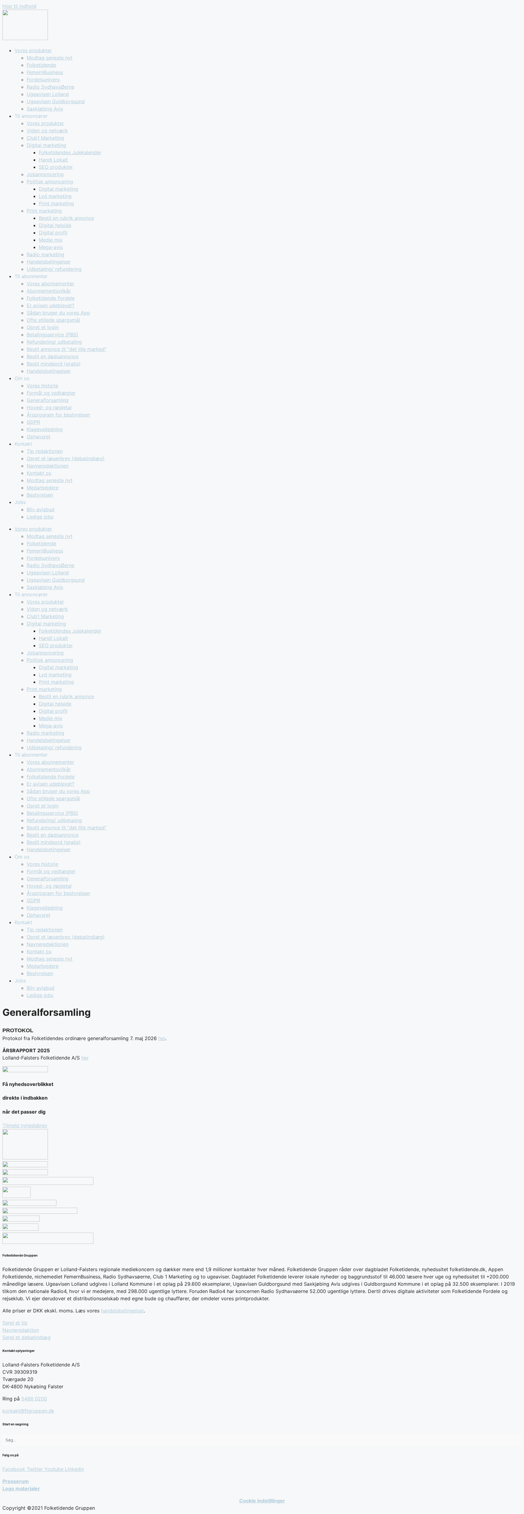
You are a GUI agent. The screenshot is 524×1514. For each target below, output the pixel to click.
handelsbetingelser (122, 1311)
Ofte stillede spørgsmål (53, 320)
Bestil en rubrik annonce (66, 218)
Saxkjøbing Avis (45, 109)
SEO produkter (56, 167)
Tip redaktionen (45, 451)
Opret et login (43, 327)
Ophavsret (38, 437)
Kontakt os (39, 473)
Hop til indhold (19, 6)
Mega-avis (51, 247)
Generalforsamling (48, 400)
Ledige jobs (40, 517)
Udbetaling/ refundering (54, 269)
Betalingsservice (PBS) (52, 335)
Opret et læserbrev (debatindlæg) (66, 458)
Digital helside (55, 225)
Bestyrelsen (40, 495)
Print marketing (56, 203)
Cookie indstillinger (262, 1501)
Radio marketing (45, 254)
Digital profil (53, 233)
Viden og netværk (47, 131)
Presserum (15, 1481)
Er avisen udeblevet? (50, 305)
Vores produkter (33, 50)
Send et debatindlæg (26, 1337)
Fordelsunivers (43, 80)
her (161, 1038)
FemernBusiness (45, 72)
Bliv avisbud (40, 509)
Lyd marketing (55, 196)
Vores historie (42, 386)
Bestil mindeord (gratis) (54, 364)
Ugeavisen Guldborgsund (56, 101)
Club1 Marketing (45, 138)
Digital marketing (46, 145)
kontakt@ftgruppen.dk (28, 1411)
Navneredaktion (20, 1330)
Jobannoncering (45, 174)
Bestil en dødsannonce (53, 356)
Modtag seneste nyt (49, 58)
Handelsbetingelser (49, 262)
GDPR (33, 422)
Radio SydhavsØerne (50, 87)
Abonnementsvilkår (49, 291)
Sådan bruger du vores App (58, 313)
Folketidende (41, 65)
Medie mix (50, 240)
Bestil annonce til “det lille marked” (66, 349)
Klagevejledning (45, 429)
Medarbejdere (43, 488)
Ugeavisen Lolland (48, 94)
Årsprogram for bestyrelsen (58, 415)
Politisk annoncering (50, 182)
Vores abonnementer (50, 284)
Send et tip (15, 1323)
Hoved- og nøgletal (49, 407)
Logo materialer (21, 1488)
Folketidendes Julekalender (70, 152)
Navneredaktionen (48, 466)
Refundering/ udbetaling (54, 342)
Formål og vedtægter (51, 393)
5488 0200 (34, 1399)
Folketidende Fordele (51, 298)
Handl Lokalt (53, 160)
